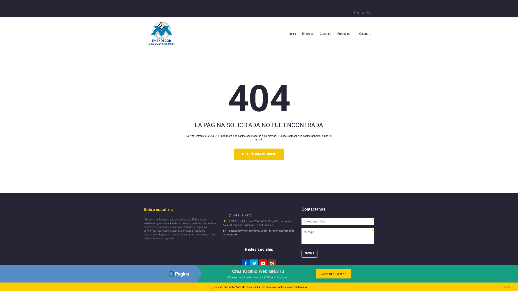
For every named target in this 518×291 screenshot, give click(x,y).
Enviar (309, 253)
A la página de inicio (259, 154)
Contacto (325, 34)
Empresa (308, 34)
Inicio (292, 34)
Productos (343, 34)
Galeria (363, 34)
